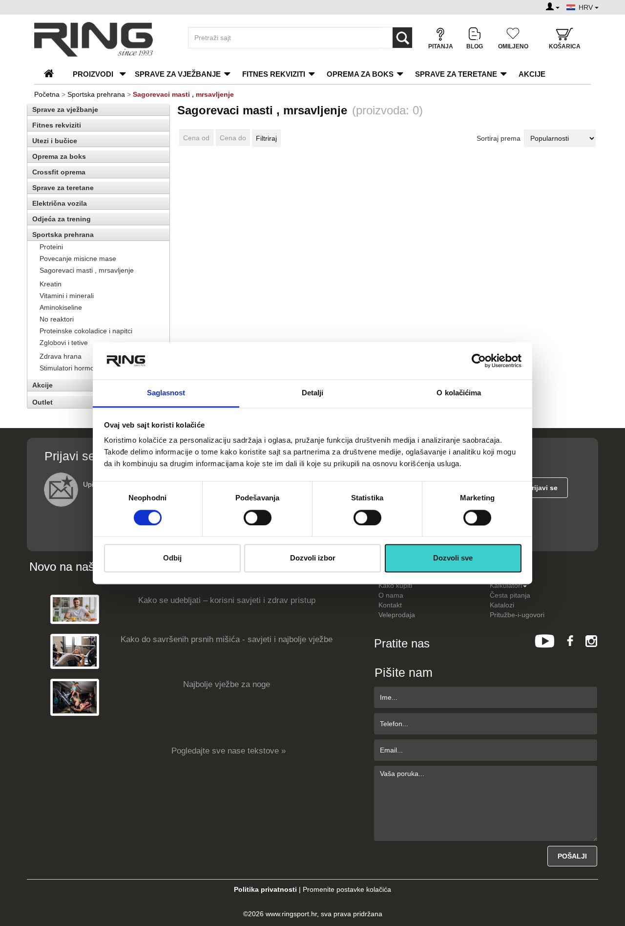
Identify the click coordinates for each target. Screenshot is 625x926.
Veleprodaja (396, 615)
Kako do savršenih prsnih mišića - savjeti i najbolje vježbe (227, 639)
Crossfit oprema (58, 172)
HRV (587, 7)
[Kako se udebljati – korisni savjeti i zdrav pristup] (74, 609)
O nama (390, 595)
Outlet (42, 402)
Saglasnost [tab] (166, 393)
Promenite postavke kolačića (347, 889)
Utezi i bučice (54, 141)
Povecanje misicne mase (78, 258)
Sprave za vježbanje (178, 74)
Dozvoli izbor (312, 558)
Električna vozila (59, 203)
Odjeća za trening (61, 219)
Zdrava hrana (61, 356)
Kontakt (390, 605)
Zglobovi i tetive (64, 342)
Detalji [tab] (313, 393)
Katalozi (502, 605)
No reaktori (57, 319)
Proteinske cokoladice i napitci (86, 331)
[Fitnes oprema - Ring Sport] (103, 39)
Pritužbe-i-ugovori (517, 615)
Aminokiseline (61, 307)
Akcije (532, 74)
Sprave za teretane (456, 74)
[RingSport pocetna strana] (53, 74)
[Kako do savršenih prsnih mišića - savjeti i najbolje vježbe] (74, 651)
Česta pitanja (510, 595)
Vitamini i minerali (67, 296)
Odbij (172, 558)
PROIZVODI (93, 74)
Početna (47, 94)
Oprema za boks (360, 74)
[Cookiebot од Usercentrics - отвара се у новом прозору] (478, 360)
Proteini (51, 247)
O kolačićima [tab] (459, 393)
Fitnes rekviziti (273, 74)
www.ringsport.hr (291, 914)
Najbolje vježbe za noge (226, 684)
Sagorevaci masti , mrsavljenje (87, 270)
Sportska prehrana (96, 94)
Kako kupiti (395, 585)
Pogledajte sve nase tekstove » (228, 750)
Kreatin (51, 284)
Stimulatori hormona (71, 368)
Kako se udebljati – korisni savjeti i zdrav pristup (226, 600)
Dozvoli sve (453, 558)
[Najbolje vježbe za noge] (74, 697)
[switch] (257, 517)
